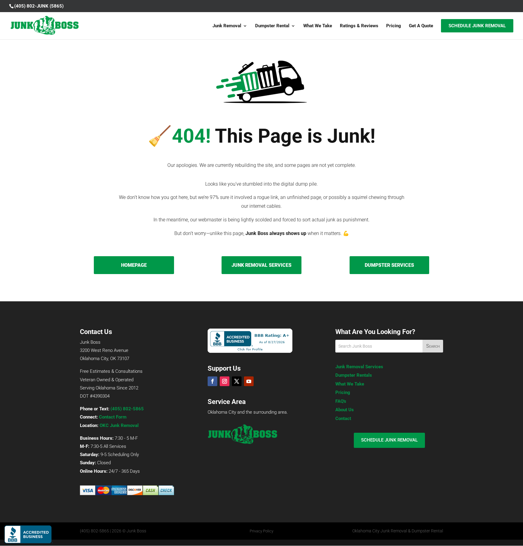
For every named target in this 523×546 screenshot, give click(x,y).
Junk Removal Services (359, 366)
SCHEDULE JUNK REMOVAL (389, 440)
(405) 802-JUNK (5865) (39, 6)
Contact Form (113, 417)
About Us (344, 409)
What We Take (317, 26)
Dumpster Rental (272, 26)
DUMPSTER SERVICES (389, 265)
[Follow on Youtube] (249, 381)
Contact (343, 418)
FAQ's (340, 401)
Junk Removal (226, 26)
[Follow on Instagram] (224, 381)
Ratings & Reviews (359, 26)
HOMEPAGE (134, 265)
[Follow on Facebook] (212, 381)
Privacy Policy (261, 531)
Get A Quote (421, 26)
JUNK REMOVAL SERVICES (261, 265)
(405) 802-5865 (127, 409)
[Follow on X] (237, 381)
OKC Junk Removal (119, 425)
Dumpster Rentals (353, 375)
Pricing (393, 26)
